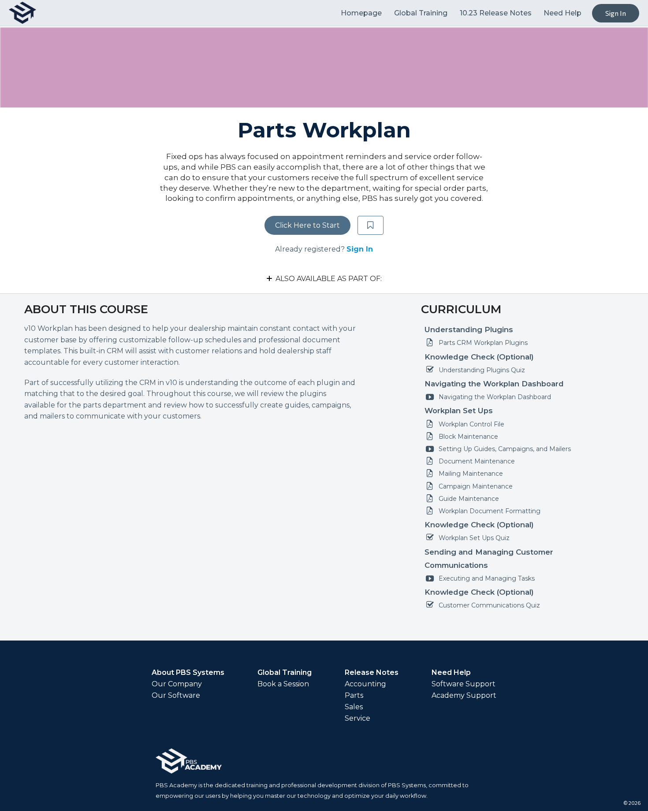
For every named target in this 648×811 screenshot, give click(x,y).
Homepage (362, 13)
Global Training (421, 13)
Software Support (463, 684)
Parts (354, 695)
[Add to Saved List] (371, 225)
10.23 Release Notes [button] (496, 13)
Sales (354, 707)
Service (357, 718)
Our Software (176, 695)
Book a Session (283, 684)
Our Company (177, 684)
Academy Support (464, 695)
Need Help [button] (562, 13)
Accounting (365, 684)
